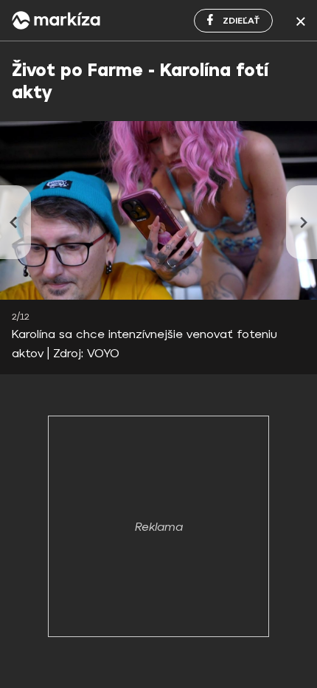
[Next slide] (301, 222)
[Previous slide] (15, 222)
